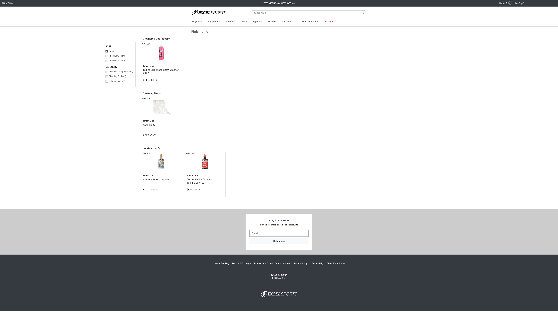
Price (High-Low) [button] (117, 60)
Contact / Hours (282, 263)
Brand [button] (112, 51)
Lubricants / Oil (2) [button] (117, 81)
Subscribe (279, 241)
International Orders (263, 263)
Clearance (328, 21)
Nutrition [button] (286, 21)
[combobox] (308, 12)
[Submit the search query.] (363, 12)
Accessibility (317, 263)
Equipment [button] (213, 21)
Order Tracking (222, 263)
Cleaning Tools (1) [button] (117, 76)
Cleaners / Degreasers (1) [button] (121, 71)
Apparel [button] (256, 21)
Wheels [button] (229, 21)
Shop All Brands (310, 21)
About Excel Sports (336, 263)
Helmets (272, 21)
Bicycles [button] (196, 21)
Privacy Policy (300, 263)
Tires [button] (242, 21)
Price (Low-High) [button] (117, 56)
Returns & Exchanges (242, 263)
